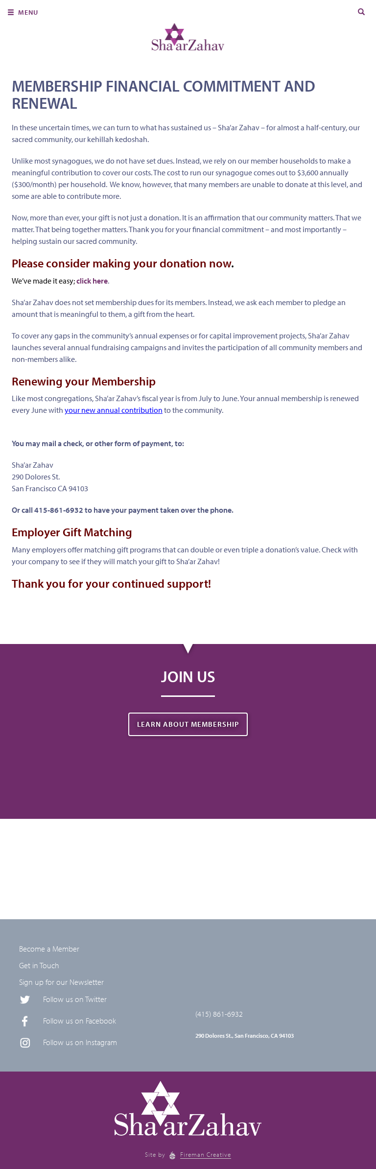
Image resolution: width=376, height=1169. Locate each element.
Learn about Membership (188, 724)
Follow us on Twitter (75, 999)
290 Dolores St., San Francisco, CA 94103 (244, 1035)
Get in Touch (39, 965)
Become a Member (49, 949)
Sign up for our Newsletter (61, 982)
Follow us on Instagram (80, 1042)
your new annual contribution (114, 410)
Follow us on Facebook (79, 1021)
